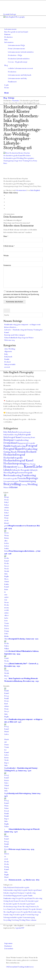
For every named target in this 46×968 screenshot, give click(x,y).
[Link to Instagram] (5, 4)
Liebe (38, 466)
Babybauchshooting (10, 435)
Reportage (32, 478)
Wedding (32, 484)
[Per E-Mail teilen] (6, 209)
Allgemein (8, 351)
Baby (6, 354)
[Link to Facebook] (5, 1)
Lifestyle (7, 469)
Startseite (15, 101)
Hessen (21, 451)
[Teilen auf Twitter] (6, 199)
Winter (6, 487)
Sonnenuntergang (27, 481)
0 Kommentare (20, 190)
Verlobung (24, 484)
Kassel (29, 466)
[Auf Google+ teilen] (6, 202)
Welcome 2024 (9, 340)
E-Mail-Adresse (9, 246)
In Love (21, 467)
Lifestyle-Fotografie (21, 470)
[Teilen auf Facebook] (6, 195)
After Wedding (9, 349)
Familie (6, 359)
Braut (33, 437)
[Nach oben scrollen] (0, 954)
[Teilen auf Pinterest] (6, 205)
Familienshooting (18, 446)
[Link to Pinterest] (5, 7)
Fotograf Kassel (13, 449)
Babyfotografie (24, 434)
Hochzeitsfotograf (14, 454)
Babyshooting (26, 437)
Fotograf (31, 446)
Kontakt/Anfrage (9, 14)
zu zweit (7, 367)
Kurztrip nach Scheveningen (14, 335)
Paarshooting (29, 475)
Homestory (10, 466)
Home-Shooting (30, 464)
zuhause (13, 487)
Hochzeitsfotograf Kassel (18, 460)
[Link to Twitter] (5, 9)
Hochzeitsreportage (14, 463)
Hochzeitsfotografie (13, 457)
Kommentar (7, 265)
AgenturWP (19, 928)
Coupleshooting (21, 440)
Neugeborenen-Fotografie (22, 473)
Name (5, 236)
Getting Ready (10, 452)
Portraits (21, 478)
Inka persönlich (9, 364)
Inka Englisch (35, 190)
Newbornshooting (12, 475)
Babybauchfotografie (24, 432)
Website (6, 256)
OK (7, 967)
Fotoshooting (30, 448)
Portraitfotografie (10, 478)
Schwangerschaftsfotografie (11, 481)
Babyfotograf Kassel (12, 437)
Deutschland (10, 442)
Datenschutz (13, 967)
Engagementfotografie (26, 443)
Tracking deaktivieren (25, 967)
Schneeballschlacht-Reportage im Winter (19, 338)
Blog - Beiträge (8, 98)
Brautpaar (8, 439)
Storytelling (12, 484)
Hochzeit (7, 362)
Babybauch (8, 357)
